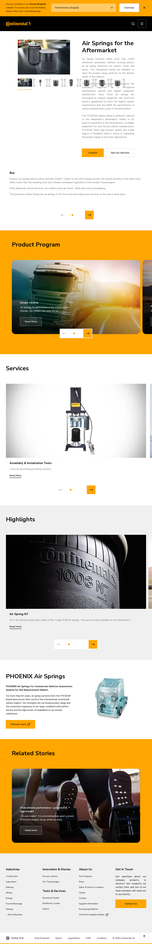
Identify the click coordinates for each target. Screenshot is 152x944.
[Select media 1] (25, 83)
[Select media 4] (71, 83)
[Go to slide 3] (79, 215)
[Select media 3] (56, 83)
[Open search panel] (133, 24)
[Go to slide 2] (76, 215)
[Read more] (76, 572)
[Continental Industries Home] (18, 24)
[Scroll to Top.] (144, 936)
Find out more (18, 724)
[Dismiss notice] (144, 7)
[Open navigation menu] (142, 24)
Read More (31, 321)
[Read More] (76, 421)
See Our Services (120, 152)
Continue (129, 7)
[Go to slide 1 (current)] (72, 215)
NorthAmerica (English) (67, 7)
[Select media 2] (40, 83)
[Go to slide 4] (81, 489)
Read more (31, 830)
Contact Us (131, 903)
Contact (92, 152)
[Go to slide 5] (83, 644)
